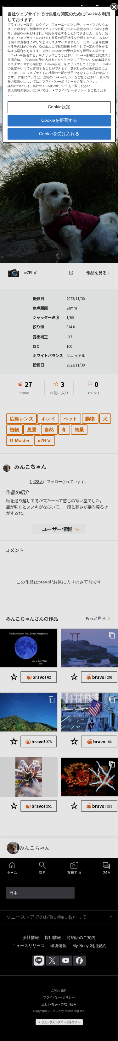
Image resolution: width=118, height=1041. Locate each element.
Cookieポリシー (56, 86)
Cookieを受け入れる (59, 133)
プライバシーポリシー (71, 90)
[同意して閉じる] (113, 6)
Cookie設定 (59, 106)
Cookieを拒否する (59, 120)
